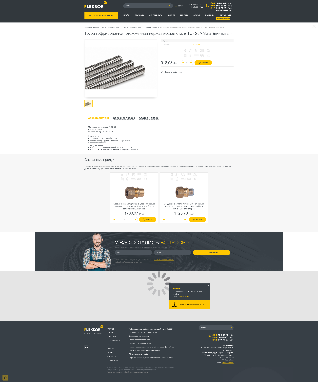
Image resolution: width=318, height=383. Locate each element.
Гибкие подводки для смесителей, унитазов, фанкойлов (151, 347)
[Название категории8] (133, 179)
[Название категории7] (127, 179)
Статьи (196, 15)
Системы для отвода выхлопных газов (144, 350)
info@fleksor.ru (223, 11)
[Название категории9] (139, 179)
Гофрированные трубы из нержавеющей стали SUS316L (133, 27)
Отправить (212, 252)
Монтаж (184, 15)
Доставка (139, 15)
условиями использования (164, 260)
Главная (87, 27)
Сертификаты (155, 15)
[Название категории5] (145, 174)
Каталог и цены (151, 27)
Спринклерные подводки (139, 336)
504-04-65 (218, 5)
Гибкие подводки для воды (140, 343)
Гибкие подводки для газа (139, 340)
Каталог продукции (103, 15)
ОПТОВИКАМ (225, 15)
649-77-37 (218, 8)
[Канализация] (133, 174)
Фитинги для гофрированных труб (143, 332)
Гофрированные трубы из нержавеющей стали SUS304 (151, 329)
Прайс (126, 15)
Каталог (96, 27)
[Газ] (185, 51)
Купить (205, 63)
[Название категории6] (122, 179)
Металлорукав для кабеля (139, 354)
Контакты (210, 15)
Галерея (171, 15)
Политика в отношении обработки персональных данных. (128, 372)
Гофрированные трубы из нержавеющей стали (111, 27)
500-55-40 (218, 3)
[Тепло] (139, 174)
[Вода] (127, 174)
